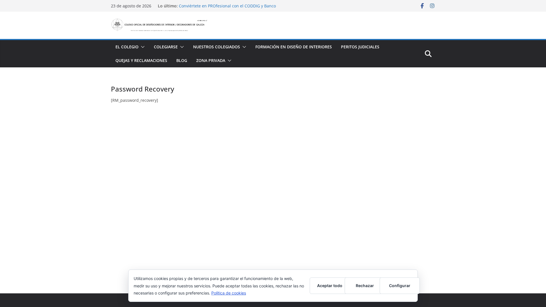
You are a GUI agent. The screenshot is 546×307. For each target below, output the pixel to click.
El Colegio (126, 46)
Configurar (399, 285)
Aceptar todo (329, 285)
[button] (141, 47)
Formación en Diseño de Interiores (293, 46)
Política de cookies (228, 293)
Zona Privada (210, 60)
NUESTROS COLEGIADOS (216, 46)
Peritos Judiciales (360, 46)
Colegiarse (166, 46)
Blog (181, 60)
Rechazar (365, 285)
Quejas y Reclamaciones (141, 60)
